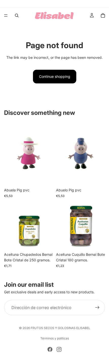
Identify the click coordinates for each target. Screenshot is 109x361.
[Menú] (6, 15)
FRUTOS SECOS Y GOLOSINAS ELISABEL (60, 328)
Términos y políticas (54, 338)
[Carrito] (102, 15)
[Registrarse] (97, 307)
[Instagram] (59, 349)
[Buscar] (16, 15)
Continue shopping (54, 76)
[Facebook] (50, 349)
